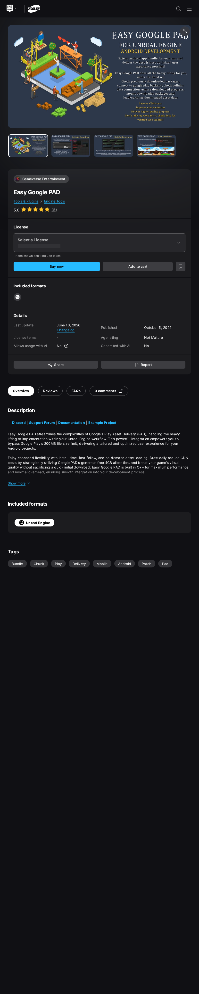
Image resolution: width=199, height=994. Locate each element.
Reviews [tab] (50, 391)
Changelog (66, 330)
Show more (16, 483)
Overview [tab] (21, 391)
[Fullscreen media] (185, 31)
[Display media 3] (156, 146)
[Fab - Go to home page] (34, 8)
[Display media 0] (28, 146)
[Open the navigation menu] (189, 9)
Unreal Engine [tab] (38, 523)
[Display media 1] (70, 146)
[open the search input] (178, 9)
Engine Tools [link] (54, 201)
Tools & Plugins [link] (26, 201)
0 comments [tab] (105, 391)
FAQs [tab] (76, 391)
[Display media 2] (113, 146)
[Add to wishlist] (180, 266)
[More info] (66, 346)
